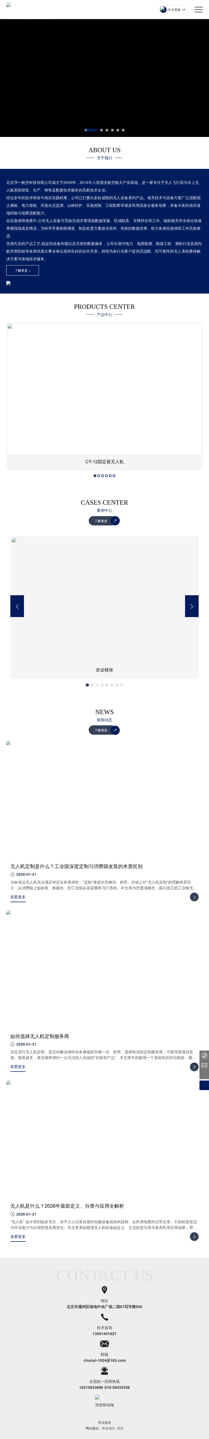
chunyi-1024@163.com (105, 1360)
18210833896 (91, 1387)
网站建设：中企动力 (100, 1433)
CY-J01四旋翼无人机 (133, 461)
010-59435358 (117, 1387)
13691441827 (104, 1333)
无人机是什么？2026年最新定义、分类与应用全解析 (67, 1205)
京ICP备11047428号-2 (104, 1427)
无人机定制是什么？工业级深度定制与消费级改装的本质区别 (76, 865)
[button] (90, 130)
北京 (120, 1433)
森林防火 (155, 669)
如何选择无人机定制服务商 (39, 1035)
